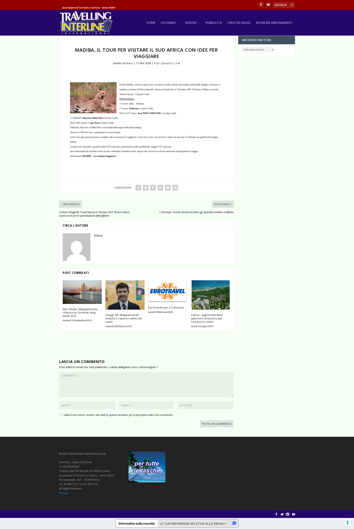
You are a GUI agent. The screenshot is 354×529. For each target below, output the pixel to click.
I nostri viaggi (239, 23)
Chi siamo (168, 23)
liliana (129, 63)
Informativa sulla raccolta (137, 523)
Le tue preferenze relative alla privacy (193, 523)
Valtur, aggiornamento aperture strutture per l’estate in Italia (207, 318)
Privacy (63, 493)
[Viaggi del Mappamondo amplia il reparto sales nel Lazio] (125, 295)
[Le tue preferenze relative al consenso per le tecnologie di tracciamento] (347, 522)
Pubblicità (214, 23)
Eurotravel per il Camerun (166, 307)
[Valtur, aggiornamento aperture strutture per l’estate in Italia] (210, 295)
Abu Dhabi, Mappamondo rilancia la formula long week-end (80, 312)
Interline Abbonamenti (274, 23)
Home (151, 23)
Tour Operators (163, 63)
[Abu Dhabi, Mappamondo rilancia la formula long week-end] (82, 292)
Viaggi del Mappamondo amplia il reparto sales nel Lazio (123, 318)
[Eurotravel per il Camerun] (167, 291)
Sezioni (190, 23)
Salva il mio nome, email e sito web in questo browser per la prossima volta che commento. (118, 415)
